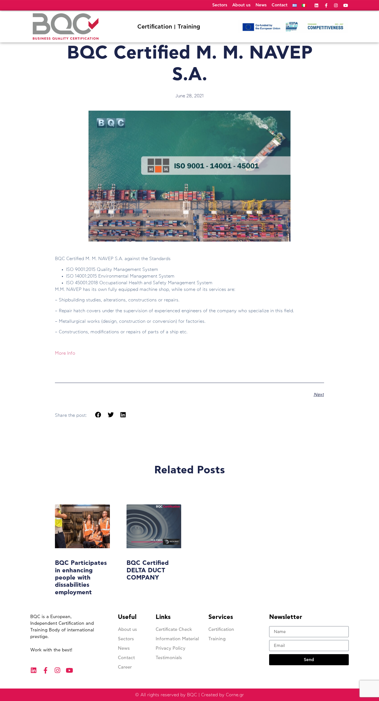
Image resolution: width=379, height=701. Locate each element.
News (261, 5)
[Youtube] (345, 5)
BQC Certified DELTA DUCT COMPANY (148, 570)
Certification (154, 27)
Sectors (219, 5)
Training (189, 27)
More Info (65, 353)
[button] (98, 415)
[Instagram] (336, 5)
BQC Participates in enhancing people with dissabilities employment (81, 577)
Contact (279, 5)
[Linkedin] (316, 5)
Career (125, 667)
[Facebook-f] (326, 5)
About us (241, 5)
